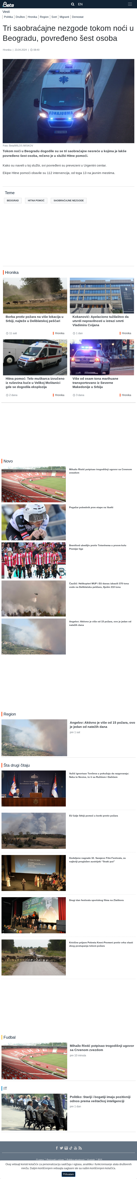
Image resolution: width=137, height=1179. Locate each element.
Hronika (32, 17)
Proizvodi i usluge (55, 1159)
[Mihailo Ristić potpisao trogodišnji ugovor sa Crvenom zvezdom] (34, 1060)
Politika (8, 17)
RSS (100, 1159)
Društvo (20, 17)
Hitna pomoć (36, 200)
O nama (40, 1159)
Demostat (77, 17)
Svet (54, 17)
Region (44, 17)
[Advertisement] (68, 240)
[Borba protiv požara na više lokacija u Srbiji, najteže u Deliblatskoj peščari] (35, 296)
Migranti (64, 17)
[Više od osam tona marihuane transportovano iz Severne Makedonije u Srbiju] (102, 357)
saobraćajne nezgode (69, 200)
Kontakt (91, 1159)
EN (80, 4)
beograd (13, 200)
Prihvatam (68, 1174)
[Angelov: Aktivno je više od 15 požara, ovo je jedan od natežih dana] (34, 737)
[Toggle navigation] (129, 4)
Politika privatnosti (76, 1159)
